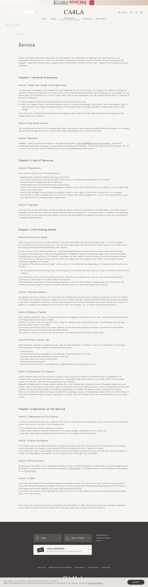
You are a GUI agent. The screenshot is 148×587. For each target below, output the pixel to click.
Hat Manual (87, 19)
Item (43, 19)
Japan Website (101, 535)
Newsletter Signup (103, 538)
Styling (53, 19)
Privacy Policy (75, 468)
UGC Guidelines (80, 567)
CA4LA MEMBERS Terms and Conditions (93, 143)
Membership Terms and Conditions (60, 567)
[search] (36, 12)
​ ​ (70, 18)
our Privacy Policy (95, 583)
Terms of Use (41, 567)
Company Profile (93, 567)
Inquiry (98, 540)
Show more (100, 19)
